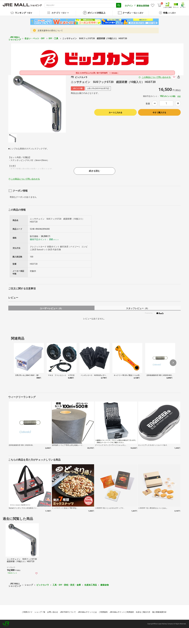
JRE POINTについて (68, 612)
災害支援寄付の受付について (50, 30)
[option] (37, 104)
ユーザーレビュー (51, 308)
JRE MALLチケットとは (87, 612)
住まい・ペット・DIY (35, 38)
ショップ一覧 (39, 612)
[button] (173, 362)
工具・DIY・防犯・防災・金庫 (67, 585)
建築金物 (104, 585)
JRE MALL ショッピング (15, 38)
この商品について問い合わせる (156, 77)
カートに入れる (115, 112)
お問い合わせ (52, 612)
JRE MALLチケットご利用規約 (122, 612)
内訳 (179, 96)
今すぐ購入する (159, 112)
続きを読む (94, 171)
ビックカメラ (43, 585)
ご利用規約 (103, 612)
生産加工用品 (90, 585)
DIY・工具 (54, 38)
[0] (159, 5)
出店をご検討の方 (143, 612)
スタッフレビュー (137, 308)
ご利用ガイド (27, 612)
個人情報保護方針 (159, 612)
